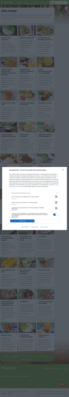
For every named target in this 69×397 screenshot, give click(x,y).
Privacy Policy (44, 227)
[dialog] (34, 198)
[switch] (55, 197)
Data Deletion (25, 227)
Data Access (34, 227)
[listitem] (34, 193)
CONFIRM (22, 221)
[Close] (63, 170)
